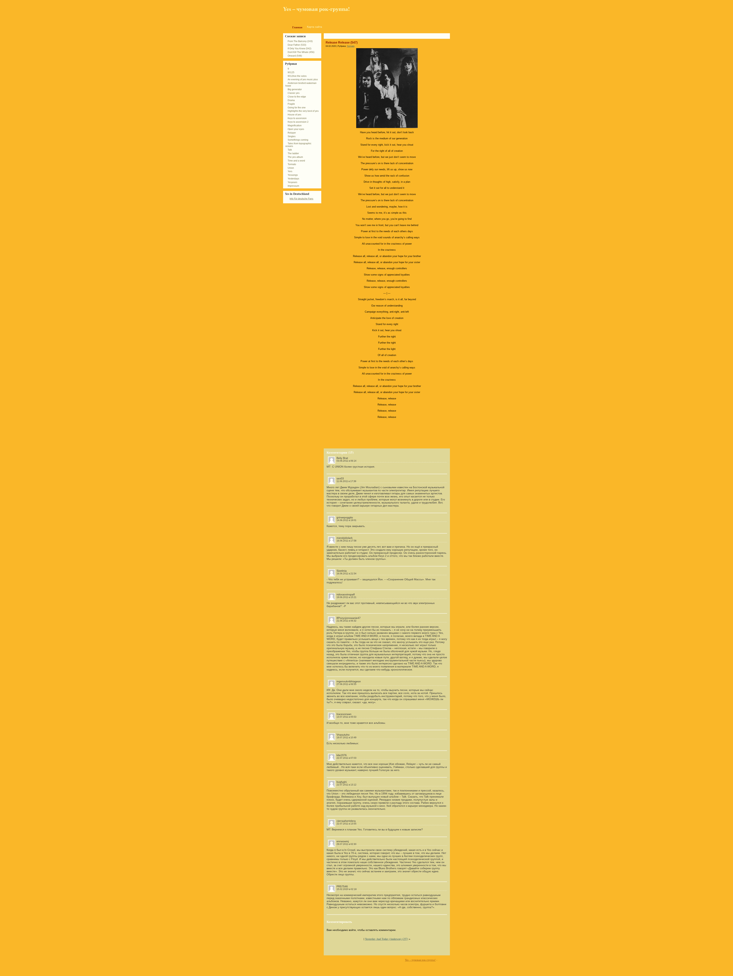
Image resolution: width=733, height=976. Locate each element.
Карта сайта (314, 26)
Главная (297, 27)
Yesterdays (293, 178)
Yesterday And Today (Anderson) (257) (386, 939)
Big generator (295, 89)
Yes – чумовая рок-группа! (316, 9)
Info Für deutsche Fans (301, 198)
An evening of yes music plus (303, 79)
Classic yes (293, 93)
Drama (291, 100)
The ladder (293, 153)
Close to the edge (297, 96)
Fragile (291, 104)
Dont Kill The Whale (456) (301, 52)
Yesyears (292, 182)
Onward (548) (295, 55)
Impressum (293, 186)
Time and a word (296, 160)
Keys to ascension (297, 118)
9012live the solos (297, 76)
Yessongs (293, 175)
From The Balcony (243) (300, 41)
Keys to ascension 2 (298, 122)
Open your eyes (296, 129)
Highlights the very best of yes (303, 111)
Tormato (350, 46)
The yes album (295, 157)
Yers (290, 171)
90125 (291, 72)
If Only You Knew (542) (299, 48)
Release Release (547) (342, 42)
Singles (291, 136)
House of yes (294, 114)
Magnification (295, 125)
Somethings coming (298, 140)
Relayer (292, 132)
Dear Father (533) (297, 45)
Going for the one (297, 107)
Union (291, 168)
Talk (290, 149)
